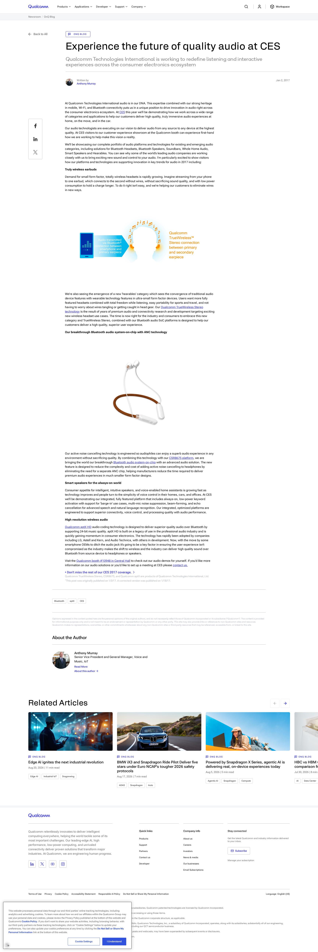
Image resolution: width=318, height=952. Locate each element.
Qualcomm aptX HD (78, 527)
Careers (187, 845)
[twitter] (35, 152)
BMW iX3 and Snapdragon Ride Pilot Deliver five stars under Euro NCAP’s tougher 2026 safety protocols (157, 766)
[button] (146, 893)
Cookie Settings (84, 941)
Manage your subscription (241, 860)
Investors (187, 851)
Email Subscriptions (193, 870)
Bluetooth (59, 601)
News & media (190, 857)
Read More (81, 666)
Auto (150, 785)
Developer (144, 863)
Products (143, 838)
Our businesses (191, 863)
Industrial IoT (50, 776)
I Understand (114, 941)
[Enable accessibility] (7, 945)
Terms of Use (35, 894)
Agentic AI (213, 781)
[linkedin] (35, 139)
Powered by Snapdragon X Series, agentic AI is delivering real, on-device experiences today (245, 764)
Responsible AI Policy (109, 894)
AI (297, 781)
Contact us (144, 857)
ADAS (122, 785)
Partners (143, 851)
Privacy (48, 894)
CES (122, 112)
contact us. (180, 565)
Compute (246, 781)
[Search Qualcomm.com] (247, 6)
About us (187, 838)
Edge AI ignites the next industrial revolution (66, 762)
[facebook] (35, 125)
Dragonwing (68, 776)
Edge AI (34, 776)
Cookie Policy (61, 894)
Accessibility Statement (83, 894)
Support (143, 845)
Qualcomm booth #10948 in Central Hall (103, 560)
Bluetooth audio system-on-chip (134, 462)
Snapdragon (136, 785)
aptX (72, 601)
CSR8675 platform (181, 458)
